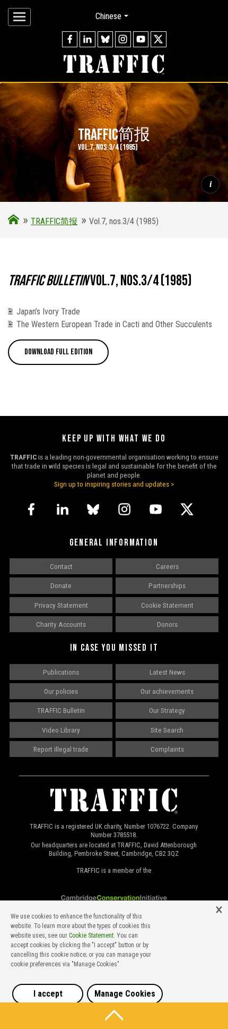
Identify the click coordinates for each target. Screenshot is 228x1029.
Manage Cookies (124, 994)
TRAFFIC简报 (54, 221)
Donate (61, 585)
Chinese (108, 16)
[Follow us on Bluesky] (105, 39)
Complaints (167, 749)
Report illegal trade (61, 749)
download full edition (58, 352)
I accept (48, 994)
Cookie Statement (167, 605)
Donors (167, 624)
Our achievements (167, 691)
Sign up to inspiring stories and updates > (114, 484)
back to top (114, 1015)
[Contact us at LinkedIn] (87, 39)
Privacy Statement (61, 605)
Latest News (167, 672)
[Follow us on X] (158, 39)
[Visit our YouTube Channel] (141, 39)
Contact (61, 566)
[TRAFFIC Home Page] (13, 221)
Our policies (61, 691)
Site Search (167, 730)
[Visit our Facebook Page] (70, 39)
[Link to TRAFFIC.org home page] (114, 65)
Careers (167, 566)
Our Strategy (167, 710)
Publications (61, 672)
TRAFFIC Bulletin (61, 710)
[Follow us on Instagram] (123, 39)
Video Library (61, 730)
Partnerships (167, 585)
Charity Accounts (61, 624)
